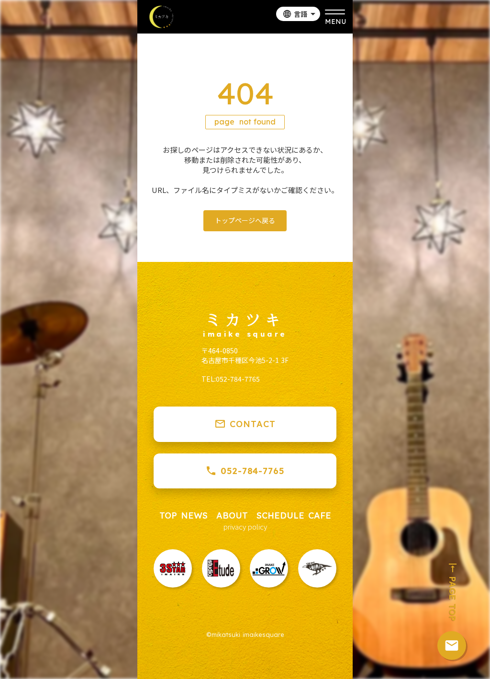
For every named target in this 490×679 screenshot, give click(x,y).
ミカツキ (245, 319)
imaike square (245, 334)
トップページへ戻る (245, 220)
